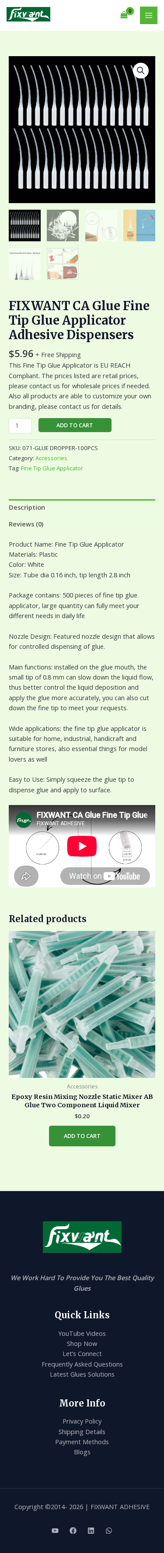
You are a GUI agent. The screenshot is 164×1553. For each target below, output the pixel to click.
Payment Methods (82, 1441)
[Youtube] (55, 1530)
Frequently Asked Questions (82, 1364)
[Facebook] (73, 1530)
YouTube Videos (82, 1333)
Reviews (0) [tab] (26, 523)
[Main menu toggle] (148, 15)
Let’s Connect (82, 1353)
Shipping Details (82, 1431)
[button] (141, 71)
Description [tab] (27, 507)
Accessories (51, 458)
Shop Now (82, 1343)
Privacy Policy (82, 1421)
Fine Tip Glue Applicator (52, 468)
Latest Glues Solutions (82, 1374)
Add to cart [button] (82, 1136)
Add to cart (74, 425)
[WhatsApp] (108, 1530)
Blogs (82, 1451)
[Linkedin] (90, 1530)
